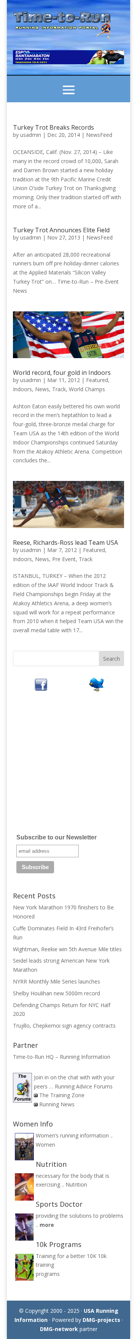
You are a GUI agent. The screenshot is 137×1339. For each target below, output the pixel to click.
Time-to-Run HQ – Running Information (61, 1056)
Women (45, 1144)
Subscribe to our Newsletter (56, 837)
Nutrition (76, 1184)
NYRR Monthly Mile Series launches (56, 981)
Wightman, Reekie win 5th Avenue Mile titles (67, 949)
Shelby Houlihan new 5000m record (56, 993)
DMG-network (59, 1329)
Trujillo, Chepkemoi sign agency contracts (64, 1025)
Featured (97, 380)
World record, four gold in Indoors (62, 372)
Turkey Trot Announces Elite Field (61, 230)
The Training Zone (61, 1095)
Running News (57, 1104)
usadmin (30, 134)
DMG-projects (101, 1319)
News (42, 389)
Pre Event (64, 559)
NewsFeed (99, 134)
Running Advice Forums (84, 1086)
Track (59, 389)
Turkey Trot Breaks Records (53, 127)
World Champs (87, 389)
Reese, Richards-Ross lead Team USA (65, 542)
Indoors (22, 389)
